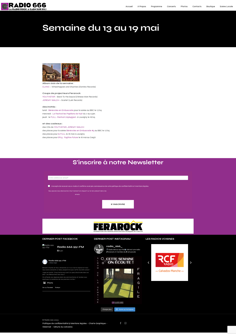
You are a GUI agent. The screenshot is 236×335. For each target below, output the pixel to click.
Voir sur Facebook (47, 287)
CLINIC (46, 86)
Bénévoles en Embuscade (60, 110)
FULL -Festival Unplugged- (64, 117)
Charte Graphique (97, 323)
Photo (50, 282)
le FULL (62, 134)
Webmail (47, 326)
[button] (148, 262)
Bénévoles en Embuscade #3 (80, 130)
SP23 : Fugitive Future (68, 137)
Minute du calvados (63, 326)
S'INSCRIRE (118, 204)
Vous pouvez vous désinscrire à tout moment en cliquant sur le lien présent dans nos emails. (77, 192)
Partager (57, 287)
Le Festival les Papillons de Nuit (67, 113)
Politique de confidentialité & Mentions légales (64, 323)
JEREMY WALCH (50, 100)
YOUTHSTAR (48, 96)
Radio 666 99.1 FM (57, 261)
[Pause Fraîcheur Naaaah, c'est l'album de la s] (118, 280)
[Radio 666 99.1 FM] (48, 246)
